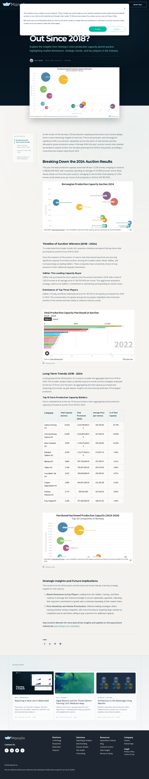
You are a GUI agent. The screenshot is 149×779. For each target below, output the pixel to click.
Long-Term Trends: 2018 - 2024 (24, 151)
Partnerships (129, 744)
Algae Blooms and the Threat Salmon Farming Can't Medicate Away (73, 702)
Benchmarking (81, 744)
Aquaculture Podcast (108, 740)
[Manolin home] (15, 4)
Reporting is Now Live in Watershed (32, 700)
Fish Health (80, 750)
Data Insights (105, 750)
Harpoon (55, 750)
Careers (127, 740)
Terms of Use (129, 754)
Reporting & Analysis (84, 740)
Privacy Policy (129, 751)
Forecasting (80, 753)
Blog (102, 744)
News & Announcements (22, 697)
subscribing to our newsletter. (67, 626)
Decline (116, 29)
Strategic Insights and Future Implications (23, 157)
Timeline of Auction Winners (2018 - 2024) (23, 146)
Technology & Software (105, 697)
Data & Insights (61, 697)
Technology (56, 740)
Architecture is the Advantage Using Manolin (115, 702)
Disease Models (82, 747)
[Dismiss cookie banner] (124, 8)
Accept (97, 29)
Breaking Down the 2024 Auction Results (23, 141)
